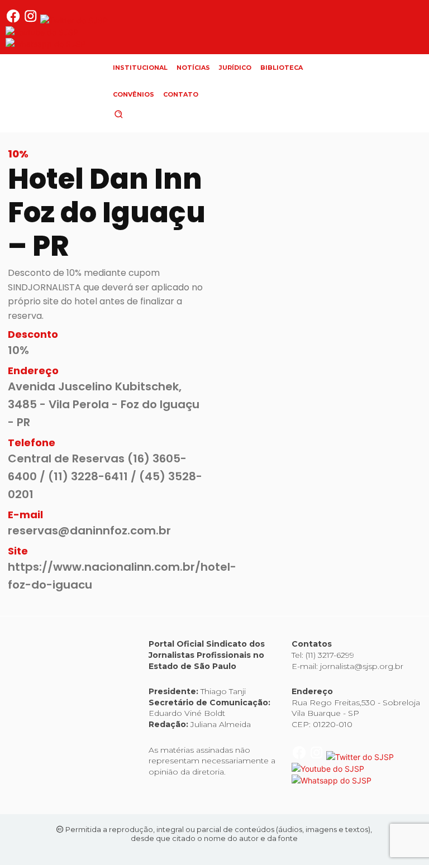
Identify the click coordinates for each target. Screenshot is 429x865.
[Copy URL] (347, 371)
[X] (270, 371)
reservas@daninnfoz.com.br (89, 530)
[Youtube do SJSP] (42, 32)
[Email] (372, 371)
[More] (399, 371)
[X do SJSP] (74, 20)
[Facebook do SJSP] (14, 20)
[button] (137, 113)
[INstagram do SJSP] (31, 20)
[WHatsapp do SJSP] (45, 44)
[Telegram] (321, 371)
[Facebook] (244, 371)
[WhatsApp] (295, 371)
